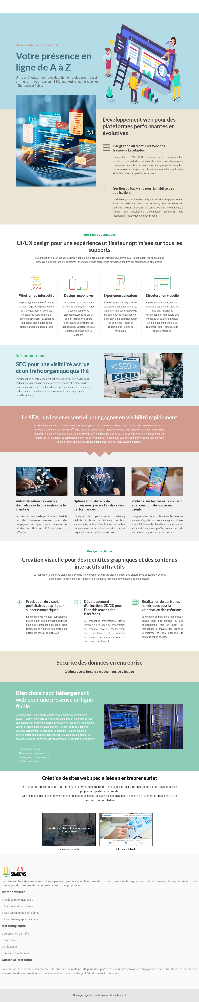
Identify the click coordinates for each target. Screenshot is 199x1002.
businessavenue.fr (69, 849)
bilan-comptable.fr (126, 849)
